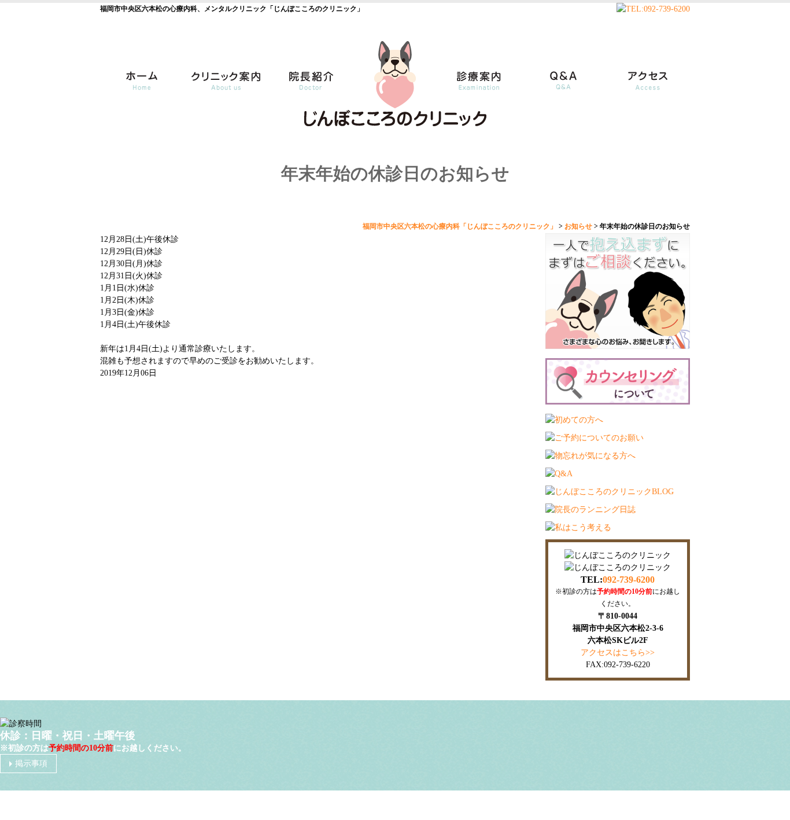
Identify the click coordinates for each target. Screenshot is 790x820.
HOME (137, 74)
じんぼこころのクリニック (382, 805)
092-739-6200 (629, 579)
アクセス (649, 74)
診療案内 (481, 74)
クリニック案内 (224, 74)
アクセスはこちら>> (618, 652)
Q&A (562, 74)
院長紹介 (308, 74)
